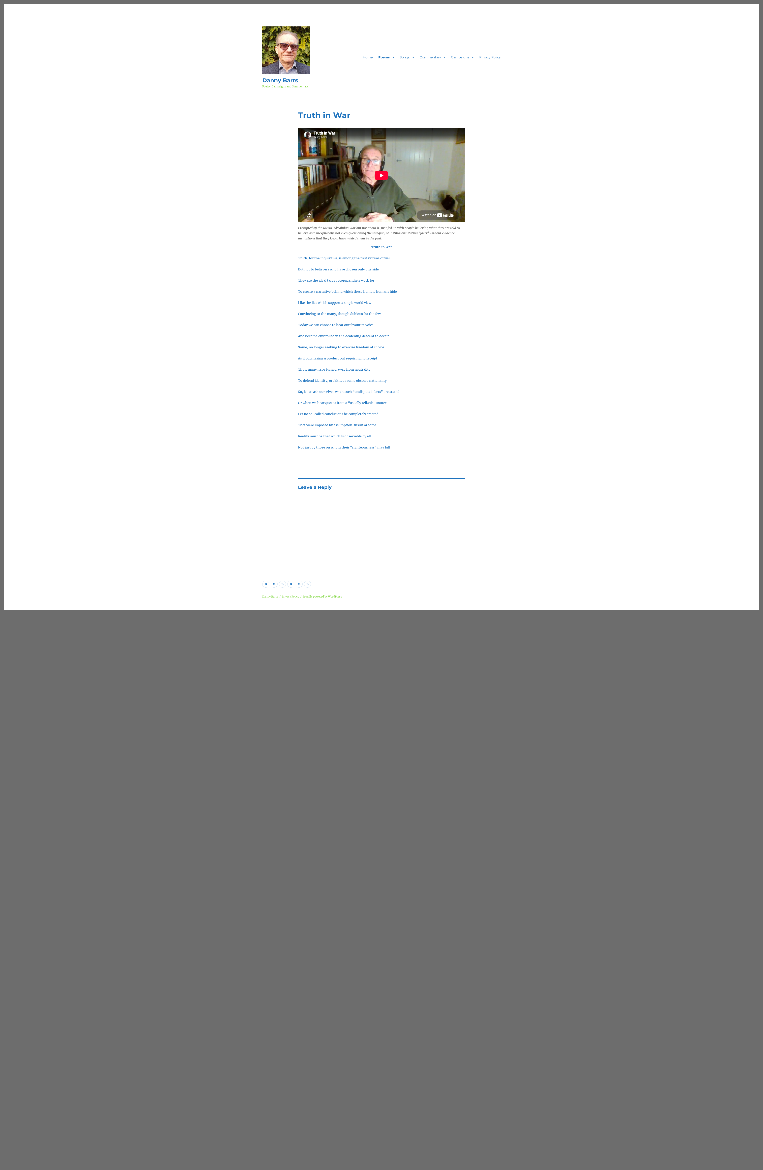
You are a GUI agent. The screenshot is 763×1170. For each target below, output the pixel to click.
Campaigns (460, 57)
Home (368, 57)
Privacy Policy (490, 57)
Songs (405, 57)
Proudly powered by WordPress (322, 596)
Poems (384, 57)
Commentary (430, 57)
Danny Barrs (280, 80)
